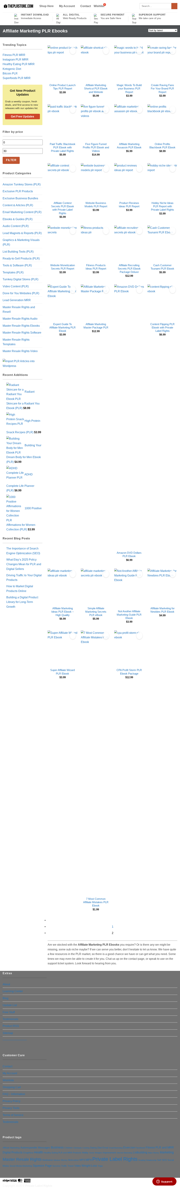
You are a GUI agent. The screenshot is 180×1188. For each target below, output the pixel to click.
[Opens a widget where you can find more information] (164, 1181)
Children (68, 1148)
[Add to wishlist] (73, 50)
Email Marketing (116, 1148)
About (6, 984)
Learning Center (13, 991)
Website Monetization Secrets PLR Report (62, 267)
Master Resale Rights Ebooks (21, 325)
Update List (10, 1005)
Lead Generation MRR (17, 300)
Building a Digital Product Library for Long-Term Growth (22, 602)
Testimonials (10, 1019)
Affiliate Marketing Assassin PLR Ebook (129, 146)
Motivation (73, 1160)
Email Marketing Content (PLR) (22, 212)
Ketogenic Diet (12, 68)
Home (91, 1153)
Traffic (64, 1166)
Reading (141, 1160)
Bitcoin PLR (10, 73)
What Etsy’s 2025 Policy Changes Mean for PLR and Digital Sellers (23, 564)
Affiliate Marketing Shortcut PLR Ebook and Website (96, 88)
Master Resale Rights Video (20, 351)
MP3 (82, 1160)
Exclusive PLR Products (18, 191)
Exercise (129, 1147)
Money (64, 1160)
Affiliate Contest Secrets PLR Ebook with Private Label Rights (62, 208)
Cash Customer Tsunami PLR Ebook (162, 267)
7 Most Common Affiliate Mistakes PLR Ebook (95, 902)
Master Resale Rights (22, 1159)
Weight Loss (89, 1165)
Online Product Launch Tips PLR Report (62, 87)
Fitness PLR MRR (14, 54)
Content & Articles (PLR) (18, 205)
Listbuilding (140, 1152)
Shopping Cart (12, 1087)
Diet (99, 1147)
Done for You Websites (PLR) (21, 293)
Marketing (167, 1152)
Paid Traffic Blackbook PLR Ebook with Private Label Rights (62, 147)
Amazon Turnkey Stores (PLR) (22, 184)
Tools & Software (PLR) (17, 265)
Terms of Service (13, 1115)
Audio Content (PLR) (16, 226)
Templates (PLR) (13, 272)
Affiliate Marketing (11, 1148)
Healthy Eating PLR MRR (19, 64)
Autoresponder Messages (35, 1147)
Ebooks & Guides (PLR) (18, 219)
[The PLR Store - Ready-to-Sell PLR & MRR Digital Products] (18, 6)
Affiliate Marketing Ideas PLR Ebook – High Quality (62, 612)
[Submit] (174, 6)
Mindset (57, 1160)
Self (159, 1160)
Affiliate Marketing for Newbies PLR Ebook (162, 610)
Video (77, 1165)
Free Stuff (9, 1012)
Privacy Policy (11, 1101)
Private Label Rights (115, 1159)
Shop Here (46, 6)
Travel (71, 1166)
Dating (93, 1147)
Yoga (100, 1166)
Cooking (85, 1148)
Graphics (28, 1152)
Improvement (109, 1152)
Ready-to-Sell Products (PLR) (21, 258)
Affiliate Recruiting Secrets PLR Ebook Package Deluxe (129, 269)
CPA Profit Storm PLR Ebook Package (129, 672)
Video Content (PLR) (16, 286)
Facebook (140, 1148)
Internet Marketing (124, 1153)
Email (105, 1147)
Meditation (47, 1160)
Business (57, 1147)
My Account (67, 6)
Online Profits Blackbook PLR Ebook (162, 146)
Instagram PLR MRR (15, 59)
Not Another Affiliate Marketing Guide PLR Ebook (129, 615)
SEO (164, 1160)
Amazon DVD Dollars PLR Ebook (129, 554)
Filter (11, 160)
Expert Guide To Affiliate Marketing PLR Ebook (62, 327)
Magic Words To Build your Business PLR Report (129, 88)
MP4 (89, 1160)
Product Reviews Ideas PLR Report (129, 205)
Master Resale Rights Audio (20, 318)
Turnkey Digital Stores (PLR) (20, 279)
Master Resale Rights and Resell (19, 309)
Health (38, 1152)
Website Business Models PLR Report (96, 205)
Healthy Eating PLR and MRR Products (62, 1152)
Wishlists (8, 1080)
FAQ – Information (14, 1094)
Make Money (153, 1153)
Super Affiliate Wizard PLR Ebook (62, 672)
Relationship (151, 1160)
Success (56, 1166)
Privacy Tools (11, 1108)
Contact (85, 6)
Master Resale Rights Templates (16, 342)
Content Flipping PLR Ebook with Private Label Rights (162, 327)
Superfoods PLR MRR (17, 78)
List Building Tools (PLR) (18, 251)
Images (98, 1152)
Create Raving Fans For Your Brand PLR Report (162, 88)
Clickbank (77, 1148)
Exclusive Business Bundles (20, 198)
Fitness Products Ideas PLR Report (96, 267)
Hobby (85, 1152)
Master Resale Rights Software (22, 332)
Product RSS (11, 1025)
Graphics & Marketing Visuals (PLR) (21, 242)
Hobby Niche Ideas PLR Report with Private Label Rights (162, 206)
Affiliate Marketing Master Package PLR (95, 326)
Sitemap (8, 1033)
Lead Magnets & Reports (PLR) (22, 233)
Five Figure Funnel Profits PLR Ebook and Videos (96, 147)
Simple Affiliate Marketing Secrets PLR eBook (95, 612)
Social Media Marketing (20, 1166)
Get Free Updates (22, 116)
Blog (5, 998)
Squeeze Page (42, 1165)
